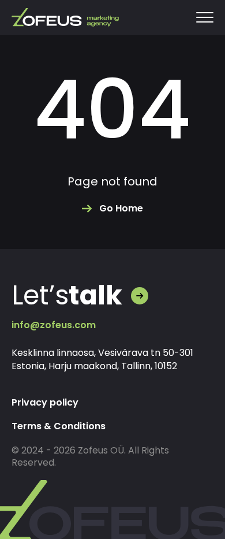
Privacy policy (45, 402)
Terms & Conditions (59, 426)
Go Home (121, 208)
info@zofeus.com (54, 325)
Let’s (67, 295)
